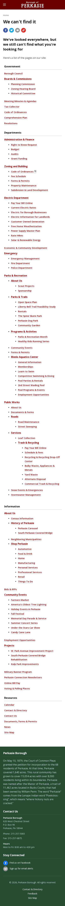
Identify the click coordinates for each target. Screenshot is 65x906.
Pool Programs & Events (31, 389)
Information (12, 506)
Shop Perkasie (19, 543)
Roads (14, 416)
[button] (4, 4)
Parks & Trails (19, 296)
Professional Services (30, 572)
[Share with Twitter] (11, 30)
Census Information (22, 518)
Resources (10, 698)
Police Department (21, 267)
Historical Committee (23, 93)
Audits (14, 154)
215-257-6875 (15, 838)
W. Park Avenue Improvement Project (32, 650)
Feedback (32, 894)
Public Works (12, 402)
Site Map (9, 732)
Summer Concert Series (24, 623)
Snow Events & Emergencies (27, 490)
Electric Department (16, 197)
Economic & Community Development (25, 247)
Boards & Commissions (18, 78)
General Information (29, 362)
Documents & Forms (22, 412)
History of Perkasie (22, 523)
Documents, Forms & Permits (20, 721)
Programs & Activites (24, 331)
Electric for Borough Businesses (29, 212)
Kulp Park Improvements (25, 664)
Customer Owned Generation (27, 221)
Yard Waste (31, 474)
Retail (21, 576)
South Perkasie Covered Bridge (35, 532)
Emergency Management (25, 258)
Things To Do (25, 581)
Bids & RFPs (10, 589)
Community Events (21, 347)
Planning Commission (23, 84)
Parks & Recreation (15, 275)
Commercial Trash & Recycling (42, 483)
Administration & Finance (19, 139)
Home (6, 15)
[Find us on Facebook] (5, 863)
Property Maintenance (23, 185)
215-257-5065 (18, 833)
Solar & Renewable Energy (26, 240)
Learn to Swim (26, 371)
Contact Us (10, 715)
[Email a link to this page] (17, 30)
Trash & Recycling (28, 442)
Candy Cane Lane (20, 632)
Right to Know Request (24, 144)
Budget (15, 149)
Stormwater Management (26, 494)
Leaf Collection (26, 438)
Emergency (10, 253)
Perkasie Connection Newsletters (23, 677)
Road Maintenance (28, 421)
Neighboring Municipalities (26, 539)
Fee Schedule (18, 176)
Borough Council (13, 73)
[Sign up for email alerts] (5, 868)
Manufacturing (26, 562)
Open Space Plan (27, 302)
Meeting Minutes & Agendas (20, 101)
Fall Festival (17, 613)
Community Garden (29, 325)
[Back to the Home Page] (32, 4)
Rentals (22, 311)
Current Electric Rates (23, 207)
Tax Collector (11, 106)
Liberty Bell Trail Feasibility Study (37, 306)
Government (12, 66)
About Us (16, 280)
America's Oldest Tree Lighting (28, 604)
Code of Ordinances (15, 112)
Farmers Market (20, 599)
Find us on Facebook (20, 862)
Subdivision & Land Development (29, 190)
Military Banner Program (18, 671)
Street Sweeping (27, 426)
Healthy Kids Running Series (33, 341)
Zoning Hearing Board (23, 88)
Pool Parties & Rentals (30, 380)
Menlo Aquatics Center (24, 356)
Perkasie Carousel (28, 528)
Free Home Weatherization (26, 226)
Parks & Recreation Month (32, 336)
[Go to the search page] (60, 5)
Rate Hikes (17, 235)
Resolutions (10, 123)
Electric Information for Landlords (30, 216)
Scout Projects (26, 285)
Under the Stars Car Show (25, 627)
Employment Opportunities (33, 394)
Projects (9, 645)
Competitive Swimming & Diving (36, 375)
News (7, 726)
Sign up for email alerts (21, 868)
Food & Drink (25, 553)
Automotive (25, 549)
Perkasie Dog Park (28, 320)
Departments (12, 132)
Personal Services (28, 567)
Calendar (9, 704)
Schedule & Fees (34, 452)
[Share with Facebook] (5, 30)
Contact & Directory (15, 710)
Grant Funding (19, 158)
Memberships (25, 366)
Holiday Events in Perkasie (25, 609)
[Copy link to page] (23, 30)
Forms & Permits (20, 180)
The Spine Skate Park (30, 315)
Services (16, 432)
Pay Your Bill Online (22, 203)
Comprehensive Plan (15, 117)
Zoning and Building (16, 166)
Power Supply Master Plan (25, 230)
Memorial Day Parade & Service (28, 618)
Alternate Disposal (35, 479)
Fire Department (20, 263)
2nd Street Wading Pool (31, 385)
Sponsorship (25, 290)
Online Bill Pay (12, 683)
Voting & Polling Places (17, 688)
